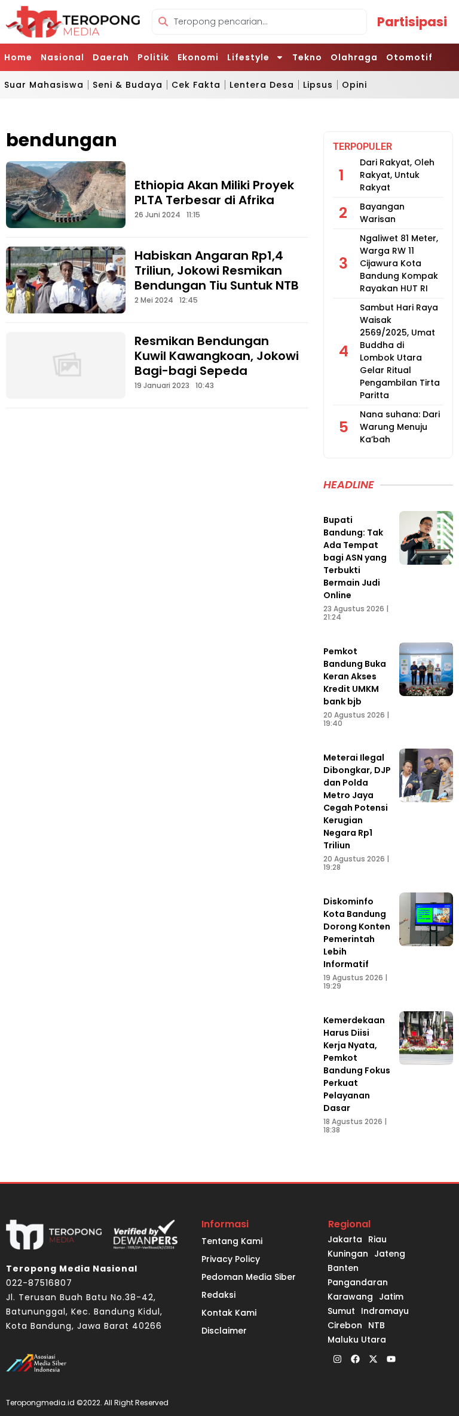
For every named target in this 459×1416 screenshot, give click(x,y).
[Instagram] (337, 1359)
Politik (153, 57)
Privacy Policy (230, 1259)
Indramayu (385, 1311)
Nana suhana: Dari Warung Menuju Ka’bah (400, 426)
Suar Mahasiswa (44, 85)
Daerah (111, 57)
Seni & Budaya (128, 85)
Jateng (389, 1254)
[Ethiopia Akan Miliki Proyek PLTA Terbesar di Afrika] (66, 194)
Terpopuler (362, 146)
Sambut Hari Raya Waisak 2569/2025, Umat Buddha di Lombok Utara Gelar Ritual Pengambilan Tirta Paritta (400, 351)
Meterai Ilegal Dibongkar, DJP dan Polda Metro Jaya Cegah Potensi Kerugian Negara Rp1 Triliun (357, 801)
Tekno (307, 57)
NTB (376, 1325)
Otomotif (409, 57)
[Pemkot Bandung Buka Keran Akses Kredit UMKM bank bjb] (426, 669)
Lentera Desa (262, 85)
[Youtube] (391, 1359)
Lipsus (318, 85)
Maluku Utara (357, 1340)
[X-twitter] (373, 1359)
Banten (343, 1268)
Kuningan (348, 1254)
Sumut (341, 1311)
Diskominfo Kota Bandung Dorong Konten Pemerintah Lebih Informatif (356, 932)
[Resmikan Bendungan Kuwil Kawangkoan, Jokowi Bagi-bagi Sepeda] (66, 365)
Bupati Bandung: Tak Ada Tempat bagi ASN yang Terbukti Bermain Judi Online (355, 557)
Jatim (391, 1297)
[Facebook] (355, 1359)
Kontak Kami (228, 1313)
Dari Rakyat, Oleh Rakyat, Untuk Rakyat (397, 174)
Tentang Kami (231, 1241)
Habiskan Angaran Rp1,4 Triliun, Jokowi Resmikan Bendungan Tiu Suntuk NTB (216, 270)
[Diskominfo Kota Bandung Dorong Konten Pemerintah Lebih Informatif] (426, 919)
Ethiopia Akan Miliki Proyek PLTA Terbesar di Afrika (214, 192)
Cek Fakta (196, 85)
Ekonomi (198, 57)
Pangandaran (358, 1282)
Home (18, 57)
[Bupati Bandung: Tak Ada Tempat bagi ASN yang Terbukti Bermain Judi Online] (426, 538)
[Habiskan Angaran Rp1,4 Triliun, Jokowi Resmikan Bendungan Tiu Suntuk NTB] (66, 280)
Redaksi (218, 1295)
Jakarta (345, 1239)
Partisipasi (412, 21)
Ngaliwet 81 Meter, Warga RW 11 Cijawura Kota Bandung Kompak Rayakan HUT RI (399, 263)
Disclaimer (224, 1331)
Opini (354, 85)
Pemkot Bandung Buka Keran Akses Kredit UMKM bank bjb (354, 676)
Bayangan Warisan (382, 213)
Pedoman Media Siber (248, 1277)
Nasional (62, 57)
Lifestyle (248, 57)
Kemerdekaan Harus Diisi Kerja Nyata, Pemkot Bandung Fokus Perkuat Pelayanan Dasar (356, 1064)
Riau (377, 1239)
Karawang (350, 1297)
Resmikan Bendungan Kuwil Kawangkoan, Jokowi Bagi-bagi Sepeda (216, 356)
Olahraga (354, 57)
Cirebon (345, 1325)
